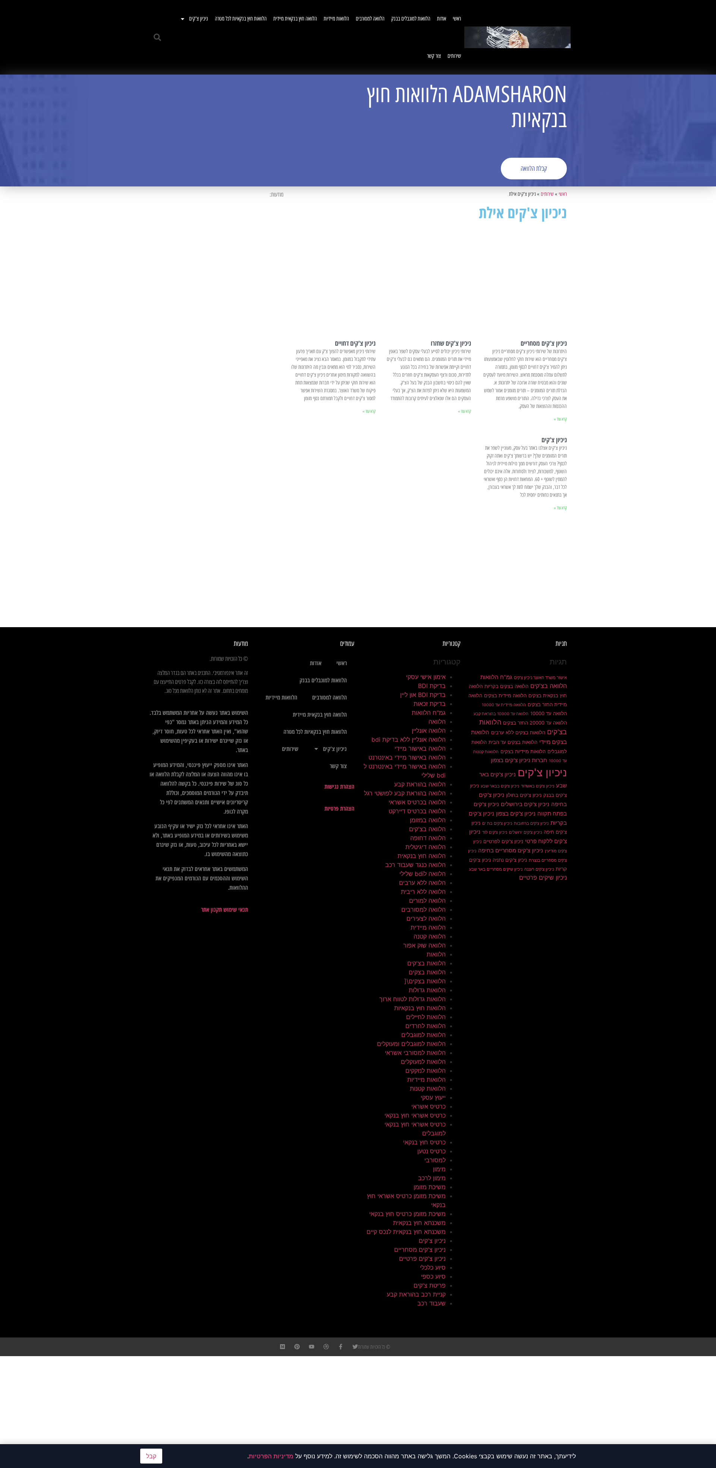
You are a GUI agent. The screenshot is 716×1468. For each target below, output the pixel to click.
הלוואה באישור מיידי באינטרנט (407, 757)
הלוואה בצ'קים (548, 685)
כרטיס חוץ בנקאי (424, 1142)
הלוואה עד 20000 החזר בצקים (535, 723)
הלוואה (437, 721)
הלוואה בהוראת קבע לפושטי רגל (405, 793)
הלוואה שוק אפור (424, 945)
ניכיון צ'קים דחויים (355, 343)
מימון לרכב (432, 1178)
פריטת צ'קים (430, 1285)
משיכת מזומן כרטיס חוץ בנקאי (407, 1213)
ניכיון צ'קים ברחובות (531, 823)
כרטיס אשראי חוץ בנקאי (415, 1115)
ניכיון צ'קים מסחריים (544, 343)
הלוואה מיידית (428, 927)
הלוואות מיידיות (336, 18)
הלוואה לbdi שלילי (422, 873)
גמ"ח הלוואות (496, 677)
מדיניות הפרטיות (271, 1456)
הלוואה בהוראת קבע (420, 784)
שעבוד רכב (431, 1303)
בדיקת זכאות (430, 703)
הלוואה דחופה (428, 838)
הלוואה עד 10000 (548, 713)
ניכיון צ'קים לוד (494, 832)
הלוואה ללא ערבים (422, 882)
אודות (441, 18)
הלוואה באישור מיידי (420, 748)
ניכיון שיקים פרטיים (543, 877)
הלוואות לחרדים (425, 1026)
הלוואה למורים (427, 900)
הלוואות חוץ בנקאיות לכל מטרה (241, 18)
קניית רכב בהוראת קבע (416, 1294)
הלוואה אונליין (429, 730)
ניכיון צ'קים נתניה (510, 860)
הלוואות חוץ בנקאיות (420, 1008)
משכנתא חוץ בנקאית (419, 1222)
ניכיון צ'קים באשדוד (537, 786)
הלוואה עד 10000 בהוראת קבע (501, 713)
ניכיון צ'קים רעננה (539, 869)
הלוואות (436, 954)
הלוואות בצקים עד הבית (513, 742)
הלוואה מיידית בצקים (505, 695)
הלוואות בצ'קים (426, 963)
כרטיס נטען (431, 1151)
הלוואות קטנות (428, 1088)
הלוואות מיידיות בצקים (523, 751)
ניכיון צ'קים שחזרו (451, 343)
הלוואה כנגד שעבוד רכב (415, 864)
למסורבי (435, 1160)
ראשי (457, 18)
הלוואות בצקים (427, 972)
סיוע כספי (433, 1276)
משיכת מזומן (430, 1187)
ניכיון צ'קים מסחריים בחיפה (510, 850)
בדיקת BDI (432, 685)
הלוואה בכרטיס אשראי (417, 802)
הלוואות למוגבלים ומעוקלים (411, 1043)
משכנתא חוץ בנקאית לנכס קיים (406, 1231)
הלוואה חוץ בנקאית (422, 855)
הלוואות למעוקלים (423, 1061)
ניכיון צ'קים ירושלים (525, 832)
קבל (151, 1456)
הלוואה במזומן (428, 820)
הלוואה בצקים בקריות (506, 686)
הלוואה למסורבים (370, 18)
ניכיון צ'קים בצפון (516, 813)
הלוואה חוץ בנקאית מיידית (295, 18)
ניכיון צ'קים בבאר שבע (500, 786)
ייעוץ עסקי (433, 1097)
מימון (439, 1169)
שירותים (454, 56)
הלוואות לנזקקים (425, 1070)
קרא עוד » (560, 419)
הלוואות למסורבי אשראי (415, 1052)
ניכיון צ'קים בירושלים (525, 804)
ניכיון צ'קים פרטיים (422, 1258)
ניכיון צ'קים (198, 18)
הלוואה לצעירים (426, 918)
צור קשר (434, 56)
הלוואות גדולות (427, 990)
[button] (157, 37)
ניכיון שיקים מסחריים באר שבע (495, 869)
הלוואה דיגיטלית (425, 847)
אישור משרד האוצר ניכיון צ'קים (540, 677)
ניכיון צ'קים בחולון (523, 795)
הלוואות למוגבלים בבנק (410, 18)
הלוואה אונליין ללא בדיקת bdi (408, 739)
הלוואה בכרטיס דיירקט (417, 811)
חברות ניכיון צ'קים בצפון (519, 760)
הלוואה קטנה (430, 936)
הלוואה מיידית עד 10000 (504, 704)
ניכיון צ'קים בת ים (497, 823)
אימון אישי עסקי (426, 676)
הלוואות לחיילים (426, 1017)
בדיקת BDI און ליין (423, 694)
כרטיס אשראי (428, 1106)
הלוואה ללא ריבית (423, 891)
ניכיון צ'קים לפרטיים (503, 841)
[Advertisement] (251, 130)
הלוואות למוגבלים (423, 1034)
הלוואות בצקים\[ (425, 981)
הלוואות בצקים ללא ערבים (518, 732)
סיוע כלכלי (433, 1267)
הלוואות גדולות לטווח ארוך (412, 999)
